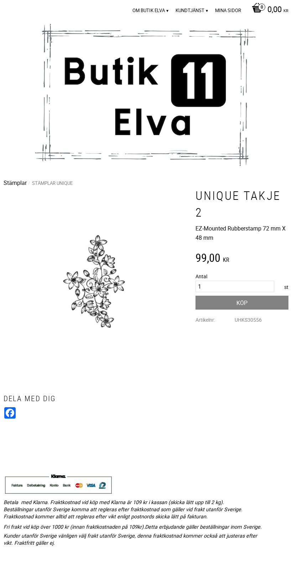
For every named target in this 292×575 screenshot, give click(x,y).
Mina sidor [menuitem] (228, 10)
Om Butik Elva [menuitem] (148, 10)
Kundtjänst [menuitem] (190, 10)
